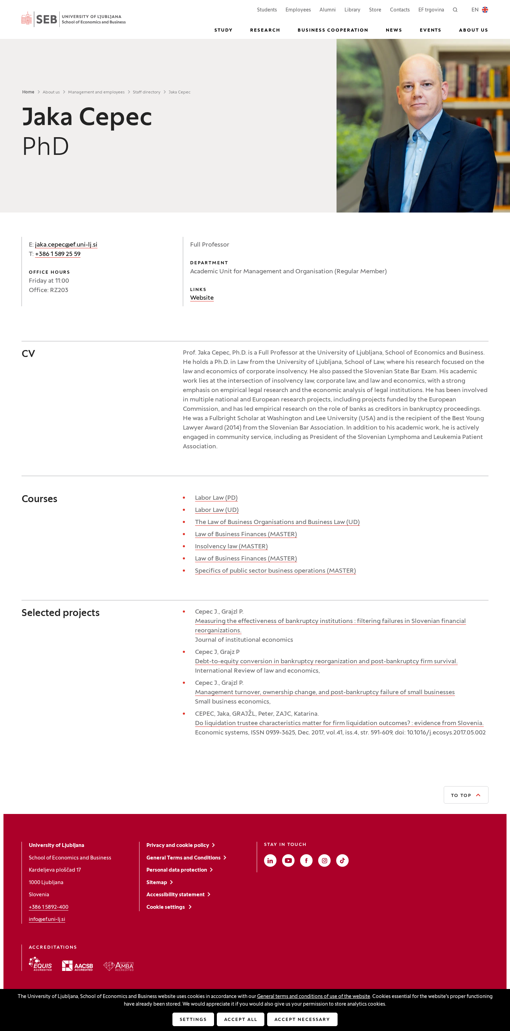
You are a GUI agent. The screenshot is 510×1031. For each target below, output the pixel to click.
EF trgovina (431, 10)
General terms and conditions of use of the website (313, 997)
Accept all (240, 1020)
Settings (193, 1020)
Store (375, 10)
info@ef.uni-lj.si (47, 919)
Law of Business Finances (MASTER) (246, 535)
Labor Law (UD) (217, 510)
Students (267, 10)
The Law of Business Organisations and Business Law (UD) (277, 522)
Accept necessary (302, 1020)
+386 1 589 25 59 (57, 254)
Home (28, 92)
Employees (298, 10)
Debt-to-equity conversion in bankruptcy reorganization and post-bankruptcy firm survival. (326, 662)
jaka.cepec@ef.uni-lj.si (66, 245)
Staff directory (146, 92)
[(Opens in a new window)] (40, 964)
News (394, 30)
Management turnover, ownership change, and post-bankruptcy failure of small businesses (325, 693)
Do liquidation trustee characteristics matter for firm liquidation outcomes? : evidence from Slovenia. (339, 723)
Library (352, 10)
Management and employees (96, 92)
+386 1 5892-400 (48, 907)
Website (202, 298)
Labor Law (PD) (216, 498)
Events (431, 30)
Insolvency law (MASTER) (231, 547)
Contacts (400, 10)
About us (51, 92)
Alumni (328, 10)
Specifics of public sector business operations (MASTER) (275, 571)
